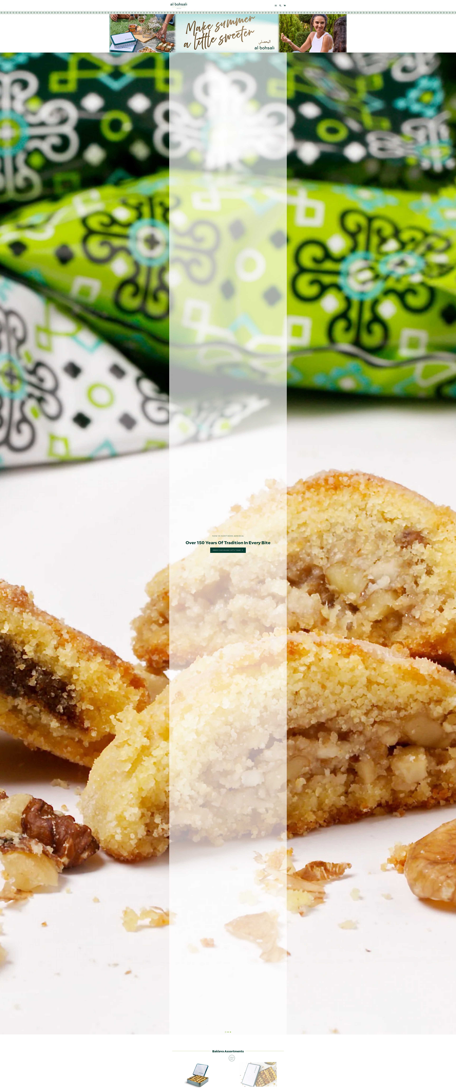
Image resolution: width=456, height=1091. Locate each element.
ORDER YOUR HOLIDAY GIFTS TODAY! (227, 550)
